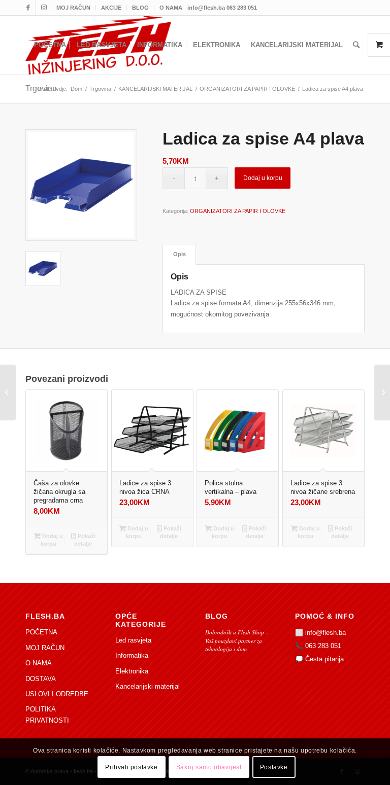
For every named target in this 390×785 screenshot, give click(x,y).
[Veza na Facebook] (28, 7)
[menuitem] (73, 7)
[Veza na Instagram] (43, 7)
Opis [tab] (179, 254)
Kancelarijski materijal (147, 686)
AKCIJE (111, 8)
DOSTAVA (40, 679)
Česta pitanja (324, 659)
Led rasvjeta (133, 640)
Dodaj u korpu (262, 178)
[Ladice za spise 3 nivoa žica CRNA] (382, 392)
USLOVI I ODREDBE (56, 694)
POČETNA (41, 632)
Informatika (131, 655)
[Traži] (356, 45)
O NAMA (170, 8)
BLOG (140, 8)
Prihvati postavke (131, 767)
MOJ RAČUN (73, 8)
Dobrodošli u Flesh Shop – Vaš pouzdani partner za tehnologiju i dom (237, 640)
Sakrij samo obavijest (209, 767)
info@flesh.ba (325, 632)
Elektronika (131, 671)
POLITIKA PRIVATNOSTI (47, 714)
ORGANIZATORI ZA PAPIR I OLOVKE (237, 211)
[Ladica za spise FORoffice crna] (8, 392)
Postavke (274, 767)
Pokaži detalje (84, 540)
